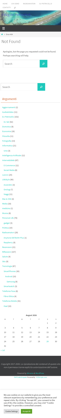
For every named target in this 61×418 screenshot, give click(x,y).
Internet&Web (8, 160)
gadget (7, 223)
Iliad (6, 306)
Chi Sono (15, 3)
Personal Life (8, 218)
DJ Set (6, 122)
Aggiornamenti (8, 107)
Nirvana (30, 373)
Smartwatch (9, 286)
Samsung (11, 281)
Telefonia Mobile (9, 301)
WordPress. (39, 373)
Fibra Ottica (9, 296)
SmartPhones (10, 271)
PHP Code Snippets (20, 377)
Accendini (8, 184)
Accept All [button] (26, 411)
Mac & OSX (6, 199)
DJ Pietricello (45, 3)
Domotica (6, 126)
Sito (4, 261)
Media (4, 203)
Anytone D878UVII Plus (14, 237)
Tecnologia (7, 266)
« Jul (3, 350)
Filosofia (6, 136)
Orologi (7, 189)
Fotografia (6, 141)
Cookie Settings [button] (11, 411)
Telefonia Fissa (8, 291)
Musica (5, 213)
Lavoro (5, 174)
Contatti (7, 7)
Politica (5, 227)
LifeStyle (6, 179)
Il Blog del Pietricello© (16, 14)
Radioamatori (29, 3)
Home (5, 3)
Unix (6, 150)
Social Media (9, 170)
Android (8, 276)
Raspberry (8, 242)
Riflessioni (6, 252)
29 (47, 341)
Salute (5, 256)
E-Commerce (9, 165)
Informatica (7, 145)
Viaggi (6, 194)
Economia (6, 131)
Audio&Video (8, 112)
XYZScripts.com (41, 377)
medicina (6, 208)
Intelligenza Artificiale (11, 155)
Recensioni (7, 247)
